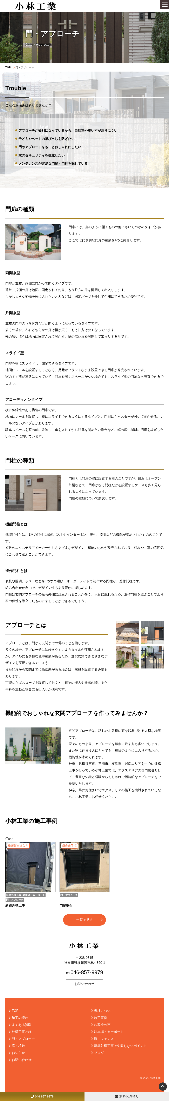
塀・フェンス (104, 1039)
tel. (84, 973)
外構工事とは (22, 1032)
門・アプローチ (23, 1039)
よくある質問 (22, 1025)
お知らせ (18, 1053)
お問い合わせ (84, 983)
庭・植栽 (18, 1046)
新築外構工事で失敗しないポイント (120, 1046)
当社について (104, 1011)
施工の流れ (20, 1018)
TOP (8, 67)
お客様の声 (102, 1025)
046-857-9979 (44, 1096)
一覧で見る (84, 920)
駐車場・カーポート (109, 1032)
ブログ (99, 1053)
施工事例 (100, 1018)
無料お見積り (129, 1096)
